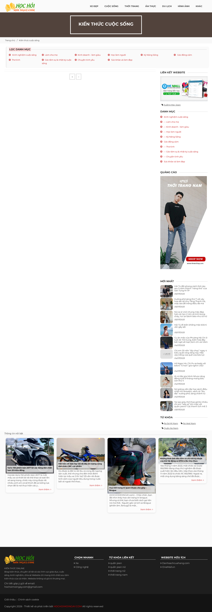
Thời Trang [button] (132, 6)
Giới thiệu (10, 599)
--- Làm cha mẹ (171, 122)
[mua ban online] (184, 88)
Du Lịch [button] (167, 6)
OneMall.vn (168, 566)
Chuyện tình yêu (86, 60)
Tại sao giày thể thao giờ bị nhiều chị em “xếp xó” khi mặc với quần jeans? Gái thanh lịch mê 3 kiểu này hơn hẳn (191, 405)
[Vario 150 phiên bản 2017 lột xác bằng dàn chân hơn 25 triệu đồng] (29, 454)
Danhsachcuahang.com (176, 563)
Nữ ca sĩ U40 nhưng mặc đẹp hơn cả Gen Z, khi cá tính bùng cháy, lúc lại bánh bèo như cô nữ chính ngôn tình (190, 315)
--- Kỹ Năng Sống (172, 136)
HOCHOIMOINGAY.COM (68, 606)
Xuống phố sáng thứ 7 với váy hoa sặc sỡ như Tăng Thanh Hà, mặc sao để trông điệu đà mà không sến (190, 302)
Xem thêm (44, 489)
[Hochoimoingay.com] (20, 5)
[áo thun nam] (183, 222)
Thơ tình (16, 60)
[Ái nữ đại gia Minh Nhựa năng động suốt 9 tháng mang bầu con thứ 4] (166, 382)
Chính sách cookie (28, 599)
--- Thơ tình (169, 146)
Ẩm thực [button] (150, 6)
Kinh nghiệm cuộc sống (24, 55)
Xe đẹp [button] (94, 6)
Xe (77, 563)
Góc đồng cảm (184, 55)
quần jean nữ (118, 566)
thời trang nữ (117, 570)
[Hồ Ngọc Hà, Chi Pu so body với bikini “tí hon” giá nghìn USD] (166, 369)
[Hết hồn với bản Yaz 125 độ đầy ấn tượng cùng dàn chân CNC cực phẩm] (80, 452)
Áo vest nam (189, 423)
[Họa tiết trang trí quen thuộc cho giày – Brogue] (131, 464)
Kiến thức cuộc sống (29, 40)
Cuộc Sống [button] (111, 6)
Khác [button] (199, 6)
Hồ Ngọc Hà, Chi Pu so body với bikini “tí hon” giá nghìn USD (190, 364)
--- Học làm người (172, 132)
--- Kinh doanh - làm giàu (176, 127)
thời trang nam (119, 574)
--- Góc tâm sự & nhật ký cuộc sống (180, 151)
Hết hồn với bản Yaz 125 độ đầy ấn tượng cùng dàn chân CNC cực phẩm (80, 465)
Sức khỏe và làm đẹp (121, 60)
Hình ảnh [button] (183, 6)
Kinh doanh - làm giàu (89, 55)
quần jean (116, 563)
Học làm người (118, 55)
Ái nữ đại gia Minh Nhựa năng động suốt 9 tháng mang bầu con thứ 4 (189, 378)
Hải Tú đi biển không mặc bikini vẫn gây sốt (190, 326)
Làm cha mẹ (51, 55)
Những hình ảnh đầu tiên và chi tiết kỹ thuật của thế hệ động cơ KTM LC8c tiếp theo (181, 459)
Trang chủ (10, 40)
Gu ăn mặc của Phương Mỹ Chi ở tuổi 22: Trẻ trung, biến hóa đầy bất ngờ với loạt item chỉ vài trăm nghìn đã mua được (191, 341)
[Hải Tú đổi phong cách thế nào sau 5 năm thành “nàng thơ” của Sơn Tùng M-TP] (166, 292)
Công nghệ (82, 566)
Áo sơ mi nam (171, 423)
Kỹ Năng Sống (151, 55)
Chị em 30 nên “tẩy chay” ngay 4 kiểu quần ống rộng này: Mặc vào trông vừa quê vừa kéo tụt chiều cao (190, 353)
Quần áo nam (171, 428)
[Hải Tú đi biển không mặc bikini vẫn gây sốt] (166, 331)
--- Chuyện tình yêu (173, 156)
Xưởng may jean (172, 105)
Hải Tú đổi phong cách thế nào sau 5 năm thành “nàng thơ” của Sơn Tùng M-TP (190, 288)
